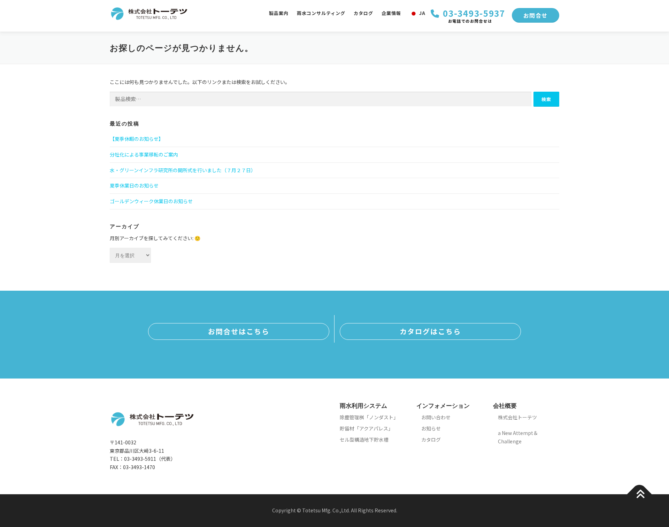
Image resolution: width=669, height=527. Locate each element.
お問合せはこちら (238, 331)
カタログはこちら (430, 331)
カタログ (363, 13)
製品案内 (279, 13)
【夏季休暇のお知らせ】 (136, 138)
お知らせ (431, 428)
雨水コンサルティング (321, 13)
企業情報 (391, 13)
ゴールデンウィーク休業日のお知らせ (151, 201)
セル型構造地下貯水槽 (364, 439)
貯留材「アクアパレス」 (366, 428)
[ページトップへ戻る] (639, 494)
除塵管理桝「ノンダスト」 (369, 417)
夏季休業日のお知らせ (134, 185)
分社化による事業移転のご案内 (144, 154)
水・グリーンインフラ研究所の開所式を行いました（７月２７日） (183, 170)
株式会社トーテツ (517, 417)
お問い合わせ (436, 417)
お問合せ (535, 15)
